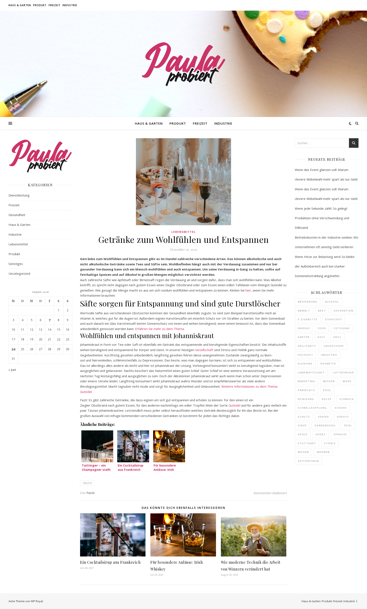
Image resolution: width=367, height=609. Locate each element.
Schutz (304, 416)
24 (13, 349)
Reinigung (306, 399)
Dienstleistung (19, 195)
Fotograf (342, 328)
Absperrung (307, 301)
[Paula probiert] (183, 63)
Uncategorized (19, 273)
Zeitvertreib (308, 460)
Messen (329, 381)
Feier (322, 328)
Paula (90, 493)
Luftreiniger (343, 372)
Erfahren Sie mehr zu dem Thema (159, 329)
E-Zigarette (308, 319)
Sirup (302, 425)
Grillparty (307, 345)
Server (323, 416)
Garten (304, 337)
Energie (304, 328)
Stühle (330, 443)
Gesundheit (16, 215)
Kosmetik (328, 363)
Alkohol (87, 483)
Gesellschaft (204, 350)
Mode (347, 381)
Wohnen (323, 452)
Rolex (327, 399)
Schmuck (346, 399)
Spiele (303, 434)
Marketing (306, 381)
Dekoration (343, 310)
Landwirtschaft (311, 372)
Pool (327, 390)
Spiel (348, 425)
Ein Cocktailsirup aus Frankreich (110, 562)
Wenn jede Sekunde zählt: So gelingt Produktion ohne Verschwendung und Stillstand (322, 218)
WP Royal (37, 601)
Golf (321, 337)
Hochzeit (305, 354)
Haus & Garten (19, 5)
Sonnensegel (325, 425)
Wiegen (303, 452)
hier (248, 290)
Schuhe (341, 407)
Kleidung (305, 363)
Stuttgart (307, 443)
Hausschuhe (334, 345)
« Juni (12, 369)
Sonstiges (15, 264)
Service (343, 416)
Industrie (69, 5)
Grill (337, 337)
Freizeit (54, 5)
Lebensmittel (18, 244)
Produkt (40, 5)
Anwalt (304, 310)
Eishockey (333, 319)
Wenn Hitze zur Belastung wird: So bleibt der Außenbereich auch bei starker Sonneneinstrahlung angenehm (324, 266)
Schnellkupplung (312, 407)
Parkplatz (306, 390)
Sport (321, 434)
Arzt (322, 310)
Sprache (340, 434)
